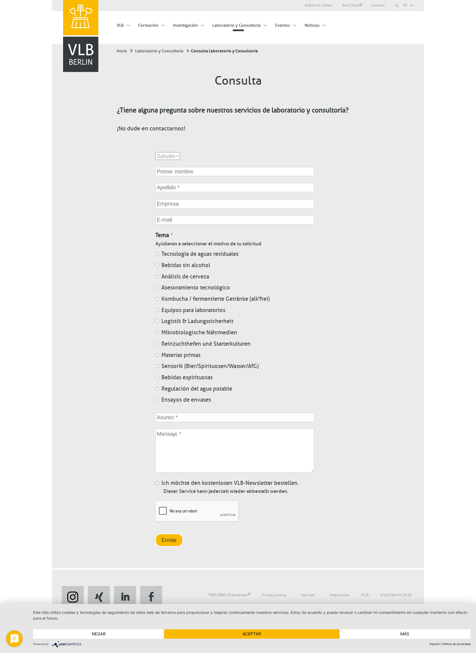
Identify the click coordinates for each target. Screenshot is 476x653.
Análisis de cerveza (185, 276)
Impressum (339, 595)
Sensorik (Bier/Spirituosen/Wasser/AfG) (210, 366)
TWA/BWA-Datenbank (227, 595)
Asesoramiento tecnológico (195, 287)
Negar (99, 633)
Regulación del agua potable (196, 388)
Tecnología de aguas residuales (200, 254)
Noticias (312, 25)
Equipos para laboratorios (193, 310)
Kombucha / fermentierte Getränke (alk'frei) (215, 298)
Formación (148, 25)
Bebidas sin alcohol (185, 265)
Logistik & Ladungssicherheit (197, 321)
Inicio (122, 51)
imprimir (434, 644)
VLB (120, 25)
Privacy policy (274, 595)
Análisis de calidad (318, 5)
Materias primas (181, 355)
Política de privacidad (456, 644)
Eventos (282, 25)
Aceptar (251, 633)
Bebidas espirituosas (187, 377)
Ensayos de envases (186, 399)
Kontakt (308, 595)
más (404, 633)
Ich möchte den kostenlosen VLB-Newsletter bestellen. (230, 483)
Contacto (378, 5)
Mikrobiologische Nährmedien (199, 332)
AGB (365, 595)
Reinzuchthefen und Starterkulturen (206, 343)
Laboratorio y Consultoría (236, 25)
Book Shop (351, 5)
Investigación (185, 25)
